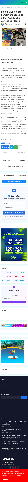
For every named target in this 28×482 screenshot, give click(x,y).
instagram (8, 276)
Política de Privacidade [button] (15, 475)
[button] (22, 2)
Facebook (6, 147)
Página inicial (4, 7)
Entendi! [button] (5, 479)
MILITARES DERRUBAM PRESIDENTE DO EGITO (14, 448)
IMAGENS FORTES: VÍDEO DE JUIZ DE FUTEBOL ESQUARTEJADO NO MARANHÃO (14, 442)
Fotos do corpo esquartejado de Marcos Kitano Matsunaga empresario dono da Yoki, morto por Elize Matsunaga (14, 423)
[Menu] (2, 2)
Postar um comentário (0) (14, 181)
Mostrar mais (23, 160)
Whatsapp (16, 147)
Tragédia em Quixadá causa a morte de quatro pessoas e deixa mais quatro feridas (14, 436)
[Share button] (20, 147)
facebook (8, 272)
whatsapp (22, 272)
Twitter (12, 147)
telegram (22, 280)
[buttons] (10, 467)
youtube (22, 276)
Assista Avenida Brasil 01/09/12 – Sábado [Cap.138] (12, 430)
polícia (10, 7)
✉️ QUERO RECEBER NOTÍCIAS (14, 212)
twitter (8, 280)
